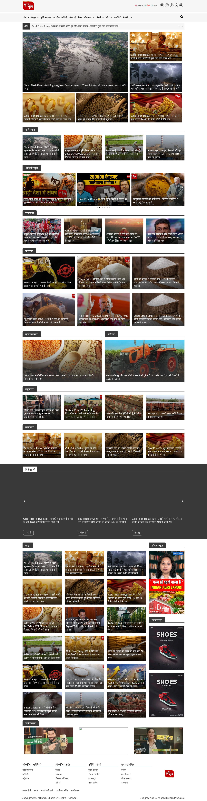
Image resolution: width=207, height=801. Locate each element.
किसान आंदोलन (61, 778)
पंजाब (57, 770)
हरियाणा (58, 774)
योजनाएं (72, 17)
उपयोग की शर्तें (47, 790)
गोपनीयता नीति (62, 790)
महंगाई (57, 783)
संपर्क (36, 790)
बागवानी (124, 783)
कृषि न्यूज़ (32, 17)
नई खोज (56, 17)
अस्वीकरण (75, 790)
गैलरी (99, 17)
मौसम (80, 17)
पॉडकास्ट (88, 17)
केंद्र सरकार (126, 778)
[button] (182, 26)
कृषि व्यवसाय (46, 17)
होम (25, 17)
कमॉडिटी (117, 17)
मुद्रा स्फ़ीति (93, 770)
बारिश (123, 770)
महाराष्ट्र (92, 778)
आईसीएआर (125, 774)
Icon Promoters (176, 798)
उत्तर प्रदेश (92, 783)
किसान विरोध (93, 774)
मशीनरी (64, 17)
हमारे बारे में (26, 790)
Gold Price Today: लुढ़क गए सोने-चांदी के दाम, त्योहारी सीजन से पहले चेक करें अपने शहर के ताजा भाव (77, 26)
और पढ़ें (29, 533)
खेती (181, 553)
